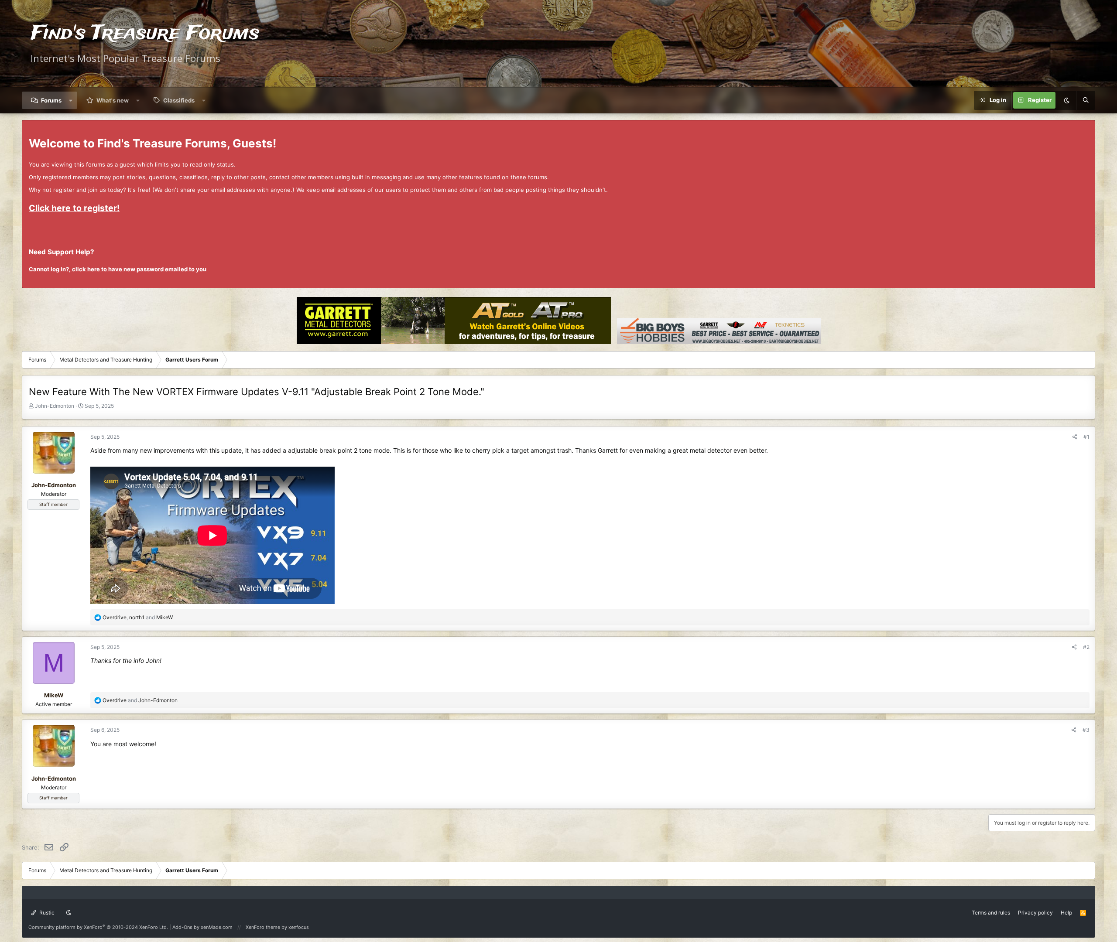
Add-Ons (182, 927)
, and (138, 617)
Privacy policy (1035, 912)
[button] (71, 100)
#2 (1086, 647)
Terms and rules (991, 912)
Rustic (46, 912)
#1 (1086, 436)
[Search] (1085, 100)
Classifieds (179, 100)
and (140, 700)
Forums (51, 100)
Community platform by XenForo (98, 927)
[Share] (1074, 436)
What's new (112, 100)
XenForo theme (263, 927)
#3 (1086, 730)
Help (1066, 912)
